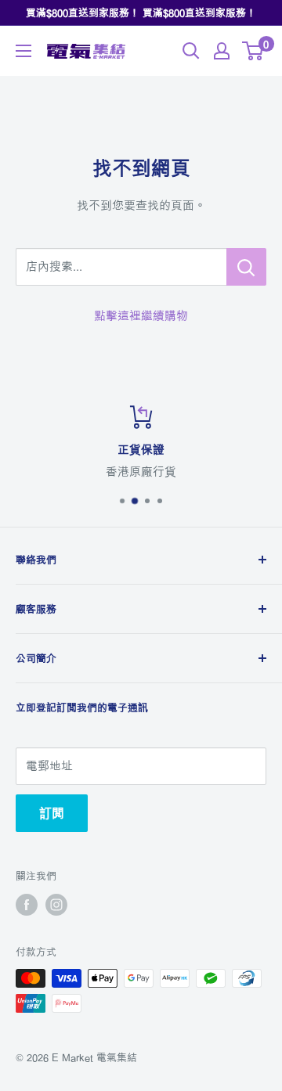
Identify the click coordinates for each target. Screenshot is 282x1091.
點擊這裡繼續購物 (141, 316)
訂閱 (51, 813)
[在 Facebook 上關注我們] (27, 905)
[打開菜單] (23, 51)
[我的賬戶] (222, 50)
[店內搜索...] (246, 267)
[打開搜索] (191, 50)
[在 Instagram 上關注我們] (56, 905)
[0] (253, 50)
